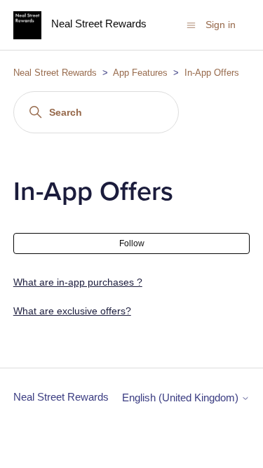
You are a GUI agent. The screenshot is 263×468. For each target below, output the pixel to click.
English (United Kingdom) (181, 397)
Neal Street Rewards (55, 72)
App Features (141, 72)
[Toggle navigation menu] (191, 24)
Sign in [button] (220, 24)
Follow (131, 243)
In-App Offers (211, 72)
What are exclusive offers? (72, 310)
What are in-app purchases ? (77, 282)
